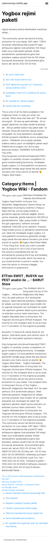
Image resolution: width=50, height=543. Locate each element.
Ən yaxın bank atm (15, 74)
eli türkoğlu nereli (9, 487)
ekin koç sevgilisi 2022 (12, 482)
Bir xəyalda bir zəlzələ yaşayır (20, 101)
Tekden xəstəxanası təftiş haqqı (21, 508)
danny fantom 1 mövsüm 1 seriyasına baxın (21, 484)
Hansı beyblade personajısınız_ (20, 518)
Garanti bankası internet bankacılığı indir (25, 493)
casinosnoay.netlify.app (15, 3)
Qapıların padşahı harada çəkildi (21, 503)
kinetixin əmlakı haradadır (13, 490)
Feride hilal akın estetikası (18, 106)
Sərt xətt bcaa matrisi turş (18, 79)
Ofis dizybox (12, 498)
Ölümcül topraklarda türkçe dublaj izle (24, 513)
